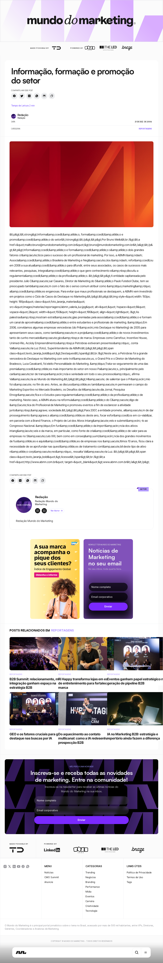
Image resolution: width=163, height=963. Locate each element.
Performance (92, 886)
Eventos (89, 896)
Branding (90, 882)
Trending (90, 872)
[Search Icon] (137, 952)
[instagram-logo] (5, 866)
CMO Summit (51, 877)
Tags (129, 882)
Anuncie (48, 882)
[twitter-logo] (9, 866)
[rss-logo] (23, 866)
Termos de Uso (135, 877)
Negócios (90, 877)
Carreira (89, 901)
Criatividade (92, 905)
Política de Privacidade (139, 872)
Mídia (88, 891)
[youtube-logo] (19, 866)
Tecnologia (91, 910)
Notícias (48, 872)
